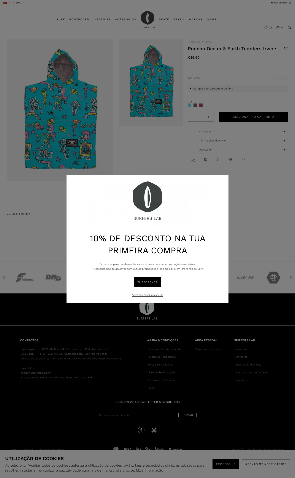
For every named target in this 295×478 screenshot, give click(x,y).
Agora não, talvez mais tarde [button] (147, 295)
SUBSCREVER (147, 282)
